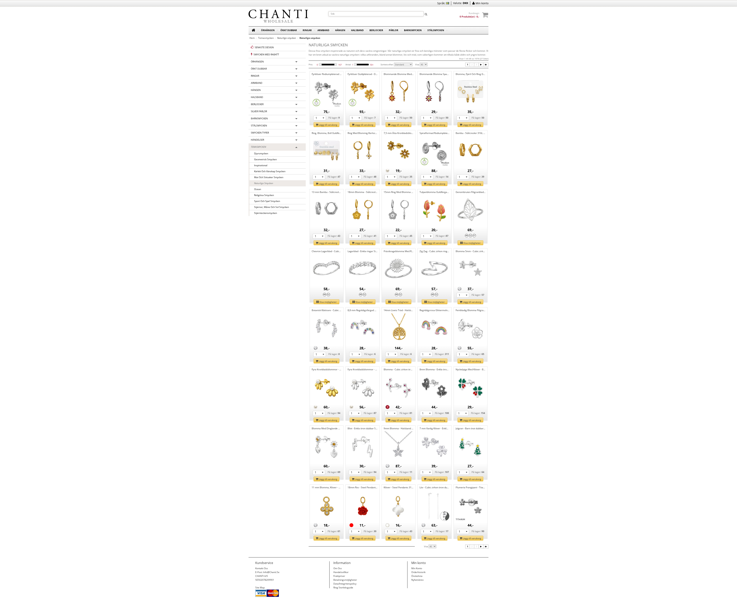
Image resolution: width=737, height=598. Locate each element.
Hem (252, 38)
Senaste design (264, 47)
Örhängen (268, 30)
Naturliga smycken (262, 183)
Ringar (307, 30)
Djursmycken (260, 153)
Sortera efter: (387, 64)
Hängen (340, 30)
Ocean (256, 189)
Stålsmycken (435, 30)
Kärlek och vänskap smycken (268, 171)
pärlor (393, 30)
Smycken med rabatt (265, 54)
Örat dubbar (288, 30)
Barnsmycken (413, 30)
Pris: (311, 64)
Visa (417, 64)
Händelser (257, 139)
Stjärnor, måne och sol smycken (270, 207)
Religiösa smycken (263, 195)
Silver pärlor (259, 111)
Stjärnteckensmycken (264, 213)
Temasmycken (266, 38)
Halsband (357, 30)
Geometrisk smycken (264, 159)
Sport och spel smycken (266, 201)
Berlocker (376, 30)
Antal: (348, 64)
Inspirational (259, 165)
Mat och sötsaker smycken (267, 177)
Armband (323, 30)
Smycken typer (260, 132)
